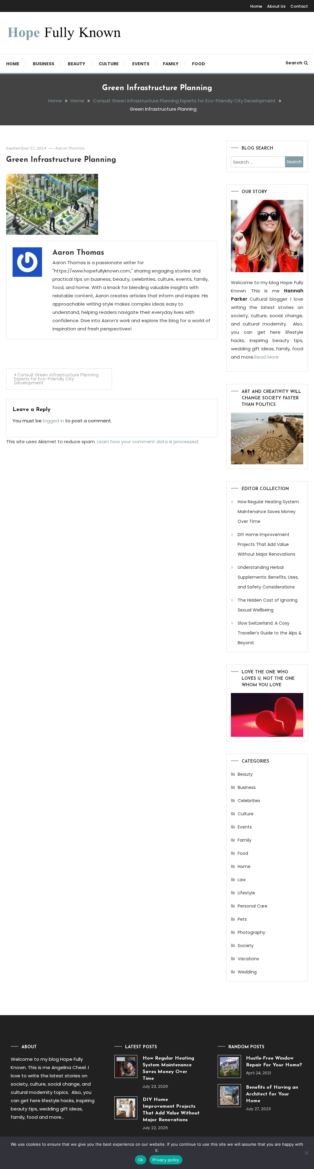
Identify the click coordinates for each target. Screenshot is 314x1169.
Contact (299, 6)
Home (256, 6)
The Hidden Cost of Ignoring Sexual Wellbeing (267, 605)
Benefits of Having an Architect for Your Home (272, 1094)
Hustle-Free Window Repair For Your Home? (274, 1062)
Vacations (248, 959)
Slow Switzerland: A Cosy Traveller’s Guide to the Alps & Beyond (270, 633)
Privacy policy (165, 1159)
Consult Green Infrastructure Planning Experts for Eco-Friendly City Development (56, 379)
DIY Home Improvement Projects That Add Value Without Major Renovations (266, 544)
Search (293, 63)
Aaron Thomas (70, 148)
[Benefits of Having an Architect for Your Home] (229, 1095)
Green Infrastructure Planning (61, 160)
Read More (266, 357)
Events (140, 64)
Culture (109, 64)
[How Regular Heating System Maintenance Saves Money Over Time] (125, 1066)
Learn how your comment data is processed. (148, 441)
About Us (276, 6)
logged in (53, 420)
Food (198, 64)
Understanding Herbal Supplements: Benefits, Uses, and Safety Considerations (268, 577)
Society (246, 945)
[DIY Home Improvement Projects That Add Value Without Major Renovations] (125, 1107)
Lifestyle (246, 893)
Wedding (247, 972)
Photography (251, 932)
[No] (306, 1153)
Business (43, 64)
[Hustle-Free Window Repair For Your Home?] (229, 1066)
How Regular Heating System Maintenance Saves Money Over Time (268, 511)
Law (242, 880)
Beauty (76, 64)
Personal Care (252, 906)
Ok (141, 1159)
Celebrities (249, 801)
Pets (242, 919)
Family (170, 64)
